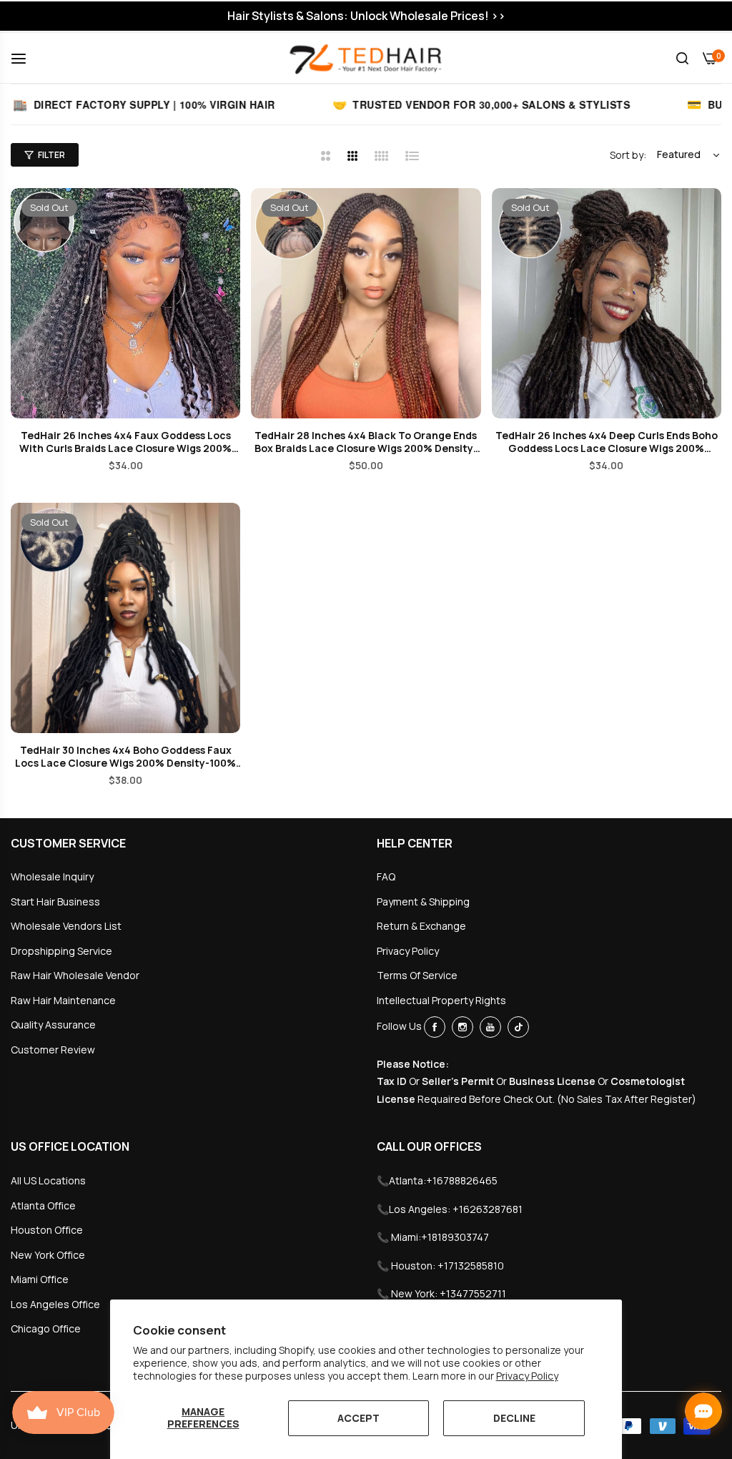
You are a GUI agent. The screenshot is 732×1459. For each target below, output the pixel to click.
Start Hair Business (55, 901)
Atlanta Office (43, 1205)
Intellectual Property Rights (441, 1000)
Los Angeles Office (55, 1304)
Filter (51, 155)
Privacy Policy (527, 1375)
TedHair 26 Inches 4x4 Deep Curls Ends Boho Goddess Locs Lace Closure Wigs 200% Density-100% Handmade (606, 442)
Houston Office (47, 1230)
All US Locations (48, 1180)
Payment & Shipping (423, 901)
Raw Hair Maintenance (63, 1000)
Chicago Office (46, 1328)
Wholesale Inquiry (52, 876)
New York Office (48, 1255)
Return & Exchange (421, 926)
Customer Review (53, 1049)
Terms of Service (417, 975)
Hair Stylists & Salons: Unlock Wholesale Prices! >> (366, 16)
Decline (514, 1418)
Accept (358, 1418)
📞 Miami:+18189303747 (433, 1237)
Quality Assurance (53, 1024)
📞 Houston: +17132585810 (440, 1265)
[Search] (682, 58)
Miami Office (40, 1279)
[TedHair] (366, 58)
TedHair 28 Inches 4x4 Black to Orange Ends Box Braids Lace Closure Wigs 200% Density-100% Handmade (366, 442)
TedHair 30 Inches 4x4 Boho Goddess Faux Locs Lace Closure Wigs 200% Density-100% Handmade (125, 757)
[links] (437, 1027)
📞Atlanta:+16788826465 (437, 1180)
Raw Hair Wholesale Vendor (75, 975)
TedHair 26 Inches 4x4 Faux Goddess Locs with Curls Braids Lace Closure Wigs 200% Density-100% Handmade (125, 442)
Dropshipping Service (61, 951)
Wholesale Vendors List (66, 926)
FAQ (386, 876)
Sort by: (628, 155)
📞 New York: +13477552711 (441, 1293)
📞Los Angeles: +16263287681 (450, 1209)
